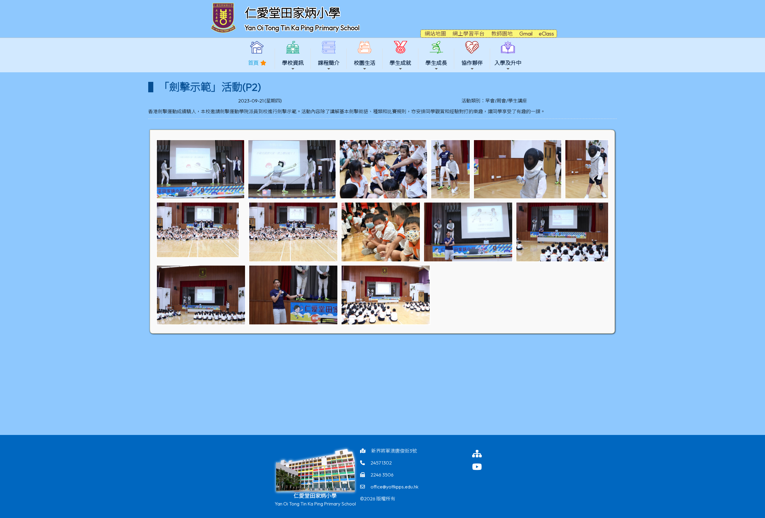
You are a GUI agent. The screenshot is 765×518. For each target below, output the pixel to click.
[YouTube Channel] (483, 466)
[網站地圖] (483, 453)
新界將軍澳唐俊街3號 (394, 451)
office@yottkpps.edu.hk (394, 487)
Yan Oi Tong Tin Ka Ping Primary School (302, 28)
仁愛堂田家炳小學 (292, 12)
